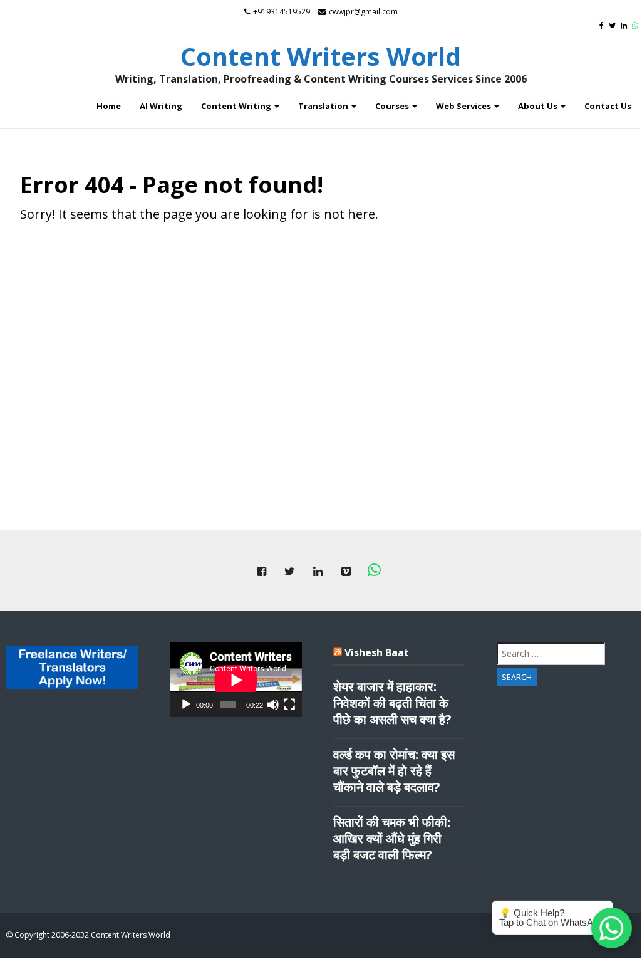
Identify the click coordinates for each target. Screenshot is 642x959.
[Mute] (273, 704)
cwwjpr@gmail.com (363, 11)
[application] (236, 679)
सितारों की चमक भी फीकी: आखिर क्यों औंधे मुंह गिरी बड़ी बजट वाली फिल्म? (391, 838)
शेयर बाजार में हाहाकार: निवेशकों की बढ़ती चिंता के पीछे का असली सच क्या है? (392, 703)
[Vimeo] (345, 570)
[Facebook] (603, 25)
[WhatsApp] (636, 25)
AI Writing (161, 106)
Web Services (464, 106)
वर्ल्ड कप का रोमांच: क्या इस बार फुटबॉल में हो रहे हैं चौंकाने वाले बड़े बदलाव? (394, 771)
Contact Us (607, 106)
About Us (538, 106)
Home (108, 106)
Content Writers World (320, 56)
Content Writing (237, 106)
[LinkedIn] (625, 25)
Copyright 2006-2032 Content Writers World (91, 935)
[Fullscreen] (289, 704)
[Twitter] (614, 25)
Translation (324, 106)
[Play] (186, 704)
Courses (393, 106)
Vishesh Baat (376, 652)
